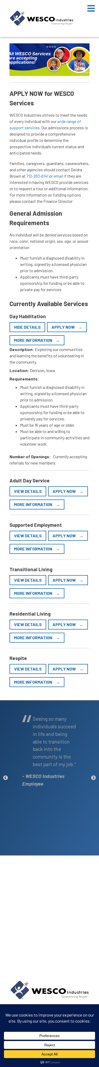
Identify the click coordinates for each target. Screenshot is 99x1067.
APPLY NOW (63, 326)
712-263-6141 (37, 175)
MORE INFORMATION (33, 340)
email (58, 175)
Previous (5, 778)
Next (93, 778)
